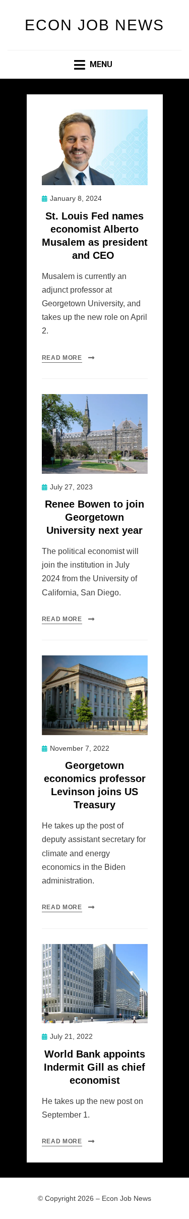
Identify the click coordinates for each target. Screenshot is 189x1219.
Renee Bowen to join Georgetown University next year (94, 517)
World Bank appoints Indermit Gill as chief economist (94, 1067)
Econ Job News (94, 25)
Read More (62, 357)
